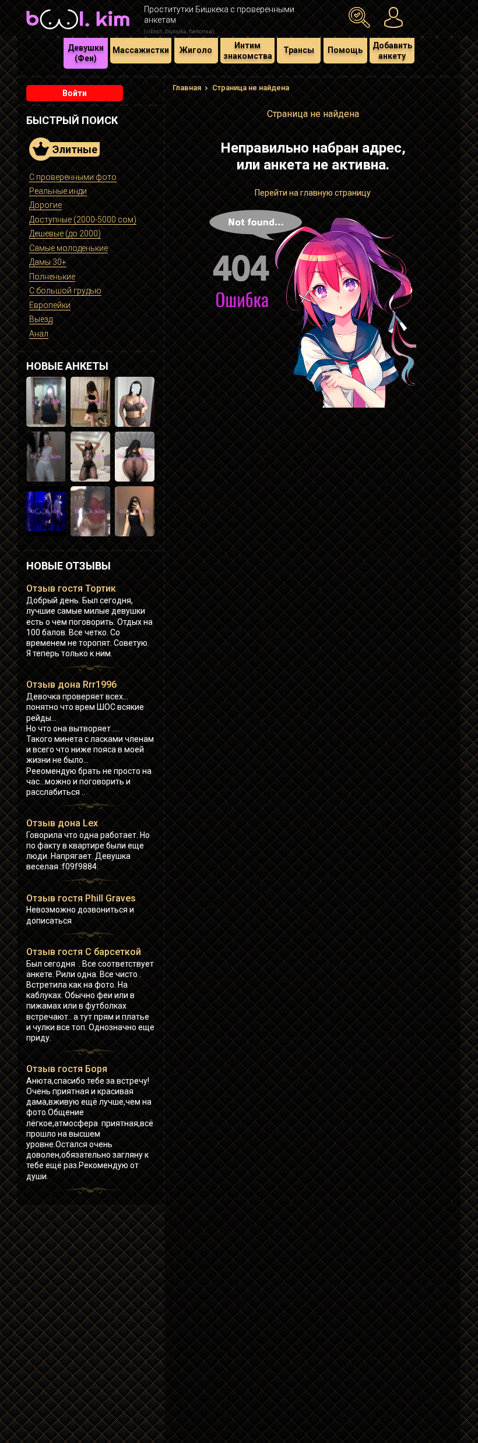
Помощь (345, 50)
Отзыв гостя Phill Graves (81, 898)
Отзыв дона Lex (62, 823)
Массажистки (141, 50)
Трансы (298, 50)
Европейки (50, 305)
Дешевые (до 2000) (65, 233)
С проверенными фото (73, 177)
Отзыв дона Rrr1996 (71, 684)
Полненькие (52, 276)
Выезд (40, 319)
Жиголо (196, 50)
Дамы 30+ (47, 262)
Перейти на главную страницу (313, 192)
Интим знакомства (247, 51)
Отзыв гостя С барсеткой (83, 951)
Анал (38, 333)
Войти (74, 93)
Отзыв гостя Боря (66, 1068)
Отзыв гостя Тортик (71, 588)
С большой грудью (65, 290)
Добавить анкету (392, 51)
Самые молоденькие (68, 248)
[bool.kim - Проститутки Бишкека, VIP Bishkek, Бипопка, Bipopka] (77, 30)
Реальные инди (58, 191)
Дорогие (45, 205)
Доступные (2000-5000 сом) (82, 219)
